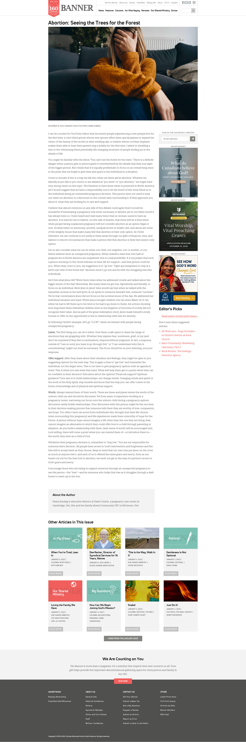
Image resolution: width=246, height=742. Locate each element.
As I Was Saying (132, 11)
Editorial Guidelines (95, 701)
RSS (189, 3)
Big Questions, (104, 615)
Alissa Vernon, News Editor (102, 566)
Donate (132, 3)
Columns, (55, 562)
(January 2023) (71, 126)
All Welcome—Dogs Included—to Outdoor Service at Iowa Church (179, 335)
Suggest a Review (131, 710)
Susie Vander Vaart (137, 615)
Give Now (123, 681)
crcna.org (194, 2)
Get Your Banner (111, 3)
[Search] (193, 10)
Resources (123, 3)
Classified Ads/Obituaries (59, 701)
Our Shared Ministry (160, 11)
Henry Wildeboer (174, 615)
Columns (119, 11)
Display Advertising (57, 697)
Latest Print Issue (168, 697)
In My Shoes (65, 562)
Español (174, 3)
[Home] (83, 8)
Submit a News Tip (131, 701)
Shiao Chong (171, 565)
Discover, (141, 612)
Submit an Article (131, 714)
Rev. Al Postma (58, 621)
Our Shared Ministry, (60, 615)
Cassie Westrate (135, 565)
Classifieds (141, 3)
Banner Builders (167, 710)
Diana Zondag (95, 126)
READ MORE (56, 574)
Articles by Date (167, 706)
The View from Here (60, 618)
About (160, 3)
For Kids (149, 612)
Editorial (179, 562)
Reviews (145, 11)
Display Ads (151, 3)
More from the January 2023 (123, 639)
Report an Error (130, 719)
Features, (170, 612)
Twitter (186, 3)
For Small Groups (184, 612)
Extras (174, 11)
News (107, 563)
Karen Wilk (95, 621)
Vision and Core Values (96, 714)
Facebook (183, 3)
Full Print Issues (168, 701)
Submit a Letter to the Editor (136, 723)
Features (109, 11)
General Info (91, 697)
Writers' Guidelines (94, 723)
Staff (88, 719)
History (89, 706)
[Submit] (192, 138)
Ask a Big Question (131, 706)
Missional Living (97, 618)
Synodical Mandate (94, 710)
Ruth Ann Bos (57, 565)
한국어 (167, 3)
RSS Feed (164, 714)
